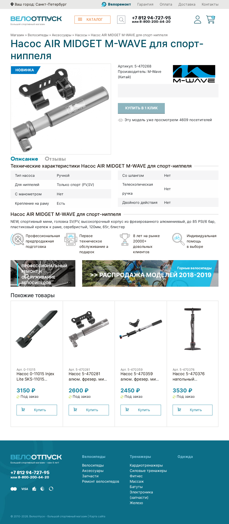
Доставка (186, 4)
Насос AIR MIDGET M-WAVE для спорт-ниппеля (129, 35)
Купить (40, 410)
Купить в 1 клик (141, 108)
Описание (24, 159)
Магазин (17, 35)
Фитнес (136, 476)
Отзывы (55, 159)
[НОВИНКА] (61, 109)
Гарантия (145, 4)
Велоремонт (119, 4)
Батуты (136, 486)
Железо (136, 503)
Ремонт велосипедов (100, 481)
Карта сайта (97, 516)
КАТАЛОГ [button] (95, 19)
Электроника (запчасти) (141, 495)
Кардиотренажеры (146, 465)
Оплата (166, 4)
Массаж (137, 481)
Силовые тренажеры (148, 470)
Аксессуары (61, 35)
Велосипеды (38, 35)
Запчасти (90, 476)
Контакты (210, 4)
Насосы (81, 35)
